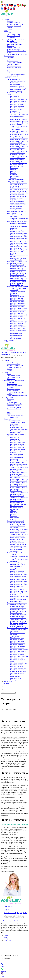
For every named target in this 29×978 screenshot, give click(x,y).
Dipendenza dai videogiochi (18, 250)
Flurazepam (13, 174)
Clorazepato (13, 171)
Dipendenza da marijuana (17, 328)
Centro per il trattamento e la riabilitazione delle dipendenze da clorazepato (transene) (19, 146)
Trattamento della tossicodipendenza (17, 286)
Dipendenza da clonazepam (18, 101)
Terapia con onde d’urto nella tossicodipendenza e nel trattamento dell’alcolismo (19, 194)
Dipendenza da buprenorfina (18, 99)
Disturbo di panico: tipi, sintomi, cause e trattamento (18, 245)
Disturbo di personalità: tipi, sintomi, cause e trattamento (18, 239)
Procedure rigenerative (13, 79)
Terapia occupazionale (13, 49)
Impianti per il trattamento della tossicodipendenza (18, 330)
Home (5, 708)
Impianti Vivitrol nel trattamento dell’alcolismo (18, 272)
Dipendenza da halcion (17, 106)
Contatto (6, 342)
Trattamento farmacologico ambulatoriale (18, 289)
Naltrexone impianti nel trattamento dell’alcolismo (18, 269)
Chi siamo (7, 19)
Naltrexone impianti (16, 335)
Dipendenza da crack (16, 316)
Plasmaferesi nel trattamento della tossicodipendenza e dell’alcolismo (18, 184)
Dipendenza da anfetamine (18, 310)
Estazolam (13, 173)
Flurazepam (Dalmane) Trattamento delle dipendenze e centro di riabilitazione (19, 156)
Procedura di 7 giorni (16, 283)
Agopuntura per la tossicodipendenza (15, 337)
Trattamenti (7, 77)
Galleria (9, 29)
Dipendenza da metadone (17, 301)
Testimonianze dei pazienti (15, 24)
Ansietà (9, 59)
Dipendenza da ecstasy (17, 313)
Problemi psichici (9, 56)
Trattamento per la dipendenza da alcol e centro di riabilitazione (17, 262)
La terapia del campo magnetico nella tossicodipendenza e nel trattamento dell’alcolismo (18, 200)
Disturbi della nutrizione (14, 66)
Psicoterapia (10, 46)
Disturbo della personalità (14, 62)
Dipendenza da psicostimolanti (19, 308)
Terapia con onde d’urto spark (19, 87)
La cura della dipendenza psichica (17, 54)
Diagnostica (10, 41)
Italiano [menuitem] (7, 958)
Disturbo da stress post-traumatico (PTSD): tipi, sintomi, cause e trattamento (18, 231)
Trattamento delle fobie (14, 67)
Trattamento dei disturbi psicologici (17, 221)
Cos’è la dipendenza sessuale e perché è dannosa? (16, 75)
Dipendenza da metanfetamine (19, 315)
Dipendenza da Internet (17, 248)
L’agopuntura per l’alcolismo (18, 281)
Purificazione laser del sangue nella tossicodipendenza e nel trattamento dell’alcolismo (19, 189)
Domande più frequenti (14, 26)
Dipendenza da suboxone (17, 305)
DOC (8, 69)
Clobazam (13, 169)
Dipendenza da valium (16, 164)
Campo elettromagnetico (17, 89)
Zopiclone (13, 178)
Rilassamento (11, 37)
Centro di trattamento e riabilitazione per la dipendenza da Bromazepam (18, 161)
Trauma (9, 71)
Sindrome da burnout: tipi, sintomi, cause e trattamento (18, 235)
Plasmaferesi (14, 82)
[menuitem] (7, 958)
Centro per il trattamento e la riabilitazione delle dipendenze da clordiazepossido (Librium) (19, 121)
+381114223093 (5, 354)
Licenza (9, 27)
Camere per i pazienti (13, 36)
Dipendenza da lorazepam (17, 108)
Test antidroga (14, 295)
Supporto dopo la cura (13, 47)
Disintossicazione (12, 42)
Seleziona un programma (7, 871)
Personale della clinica (13, 22)
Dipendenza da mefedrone (18, 326)
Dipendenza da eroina (16, 298)
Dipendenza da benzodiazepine (14, 97)
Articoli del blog (9, 340)
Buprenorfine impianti (16, 333)
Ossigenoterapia (15, 84)
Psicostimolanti (14, 176)
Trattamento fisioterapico (14, 44)
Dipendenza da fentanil (17, 104)
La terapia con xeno (16, 91)
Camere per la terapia (13, 34)
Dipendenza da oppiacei (17, 296)
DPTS (9, 72)
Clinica (6, 31)
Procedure (14, 39)
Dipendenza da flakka (16, 325)
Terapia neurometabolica (17, 81)
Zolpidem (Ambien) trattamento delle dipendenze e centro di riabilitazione (19, 131)
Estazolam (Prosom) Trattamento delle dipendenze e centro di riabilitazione (19, 151)
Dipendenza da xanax (16, 166)
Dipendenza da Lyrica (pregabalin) (16, 110)
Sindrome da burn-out (13, 64)
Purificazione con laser (17, 86)
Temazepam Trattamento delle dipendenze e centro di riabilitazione (19, 116)
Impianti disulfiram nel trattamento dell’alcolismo (18, 265)
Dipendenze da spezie (16, 323)
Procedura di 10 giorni (16, 285)
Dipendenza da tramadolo (17, 303)
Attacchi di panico (12, 61)
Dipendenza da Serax (16, 113)
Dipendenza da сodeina (17, 103)
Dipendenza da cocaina (17, 311)
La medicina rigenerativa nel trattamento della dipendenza (15, 180)
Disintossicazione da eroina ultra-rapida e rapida (18, 259)
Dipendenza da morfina (17, 300)
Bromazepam (14, 168)
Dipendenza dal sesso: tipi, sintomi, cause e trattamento (18, 242)
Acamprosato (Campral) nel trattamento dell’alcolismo (18, 279)
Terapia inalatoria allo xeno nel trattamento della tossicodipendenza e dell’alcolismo (18, 207)
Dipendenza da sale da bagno (18, 321)
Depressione (10, 57)
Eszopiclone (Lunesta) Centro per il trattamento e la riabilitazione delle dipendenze (19, 136)
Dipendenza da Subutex (17, 306)
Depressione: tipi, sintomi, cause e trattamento (18, 224)
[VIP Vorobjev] (7, 16)
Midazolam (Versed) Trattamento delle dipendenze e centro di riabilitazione (19, 126)
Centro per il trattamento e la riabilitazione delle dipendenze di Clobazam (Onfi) (19, 141)
